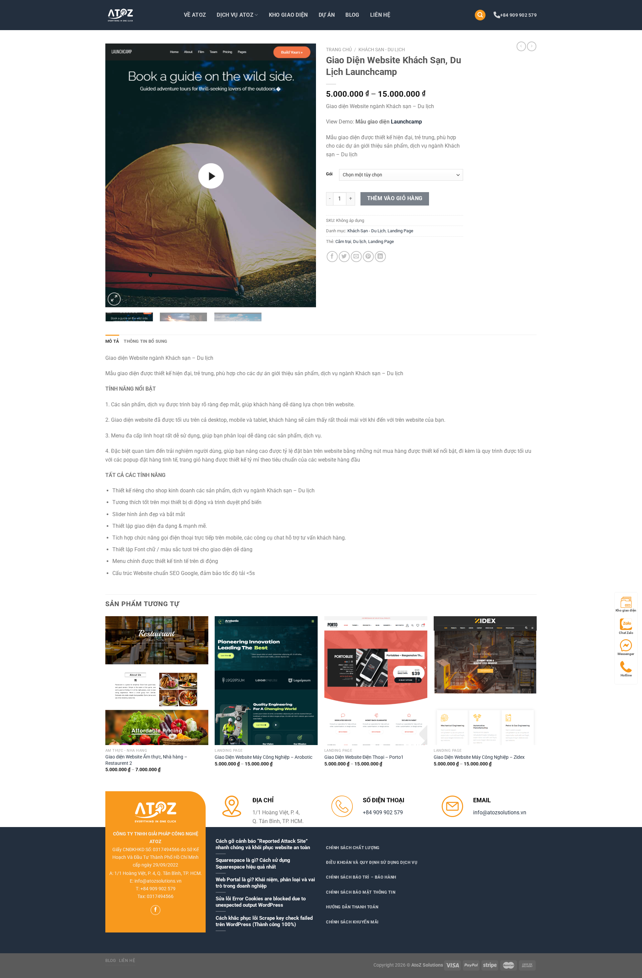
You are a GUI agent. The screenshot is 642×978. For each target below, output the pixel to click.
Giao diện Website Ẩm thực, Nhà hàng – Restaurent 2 (146, 760)
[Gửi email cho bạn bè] (356, 256)
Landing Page (400, 230)
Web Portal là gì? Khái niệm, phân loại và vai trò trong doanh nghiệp (265, 883)
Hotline (626, 675)
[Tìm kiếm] (480, 15)
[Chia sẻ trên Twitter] (344, 256)
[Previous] (118, 175)
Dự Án (327, 15)
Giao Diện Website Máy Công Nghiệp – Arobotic (263, 757)
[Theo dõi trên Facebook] (155, 910)
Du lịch (359, 241)
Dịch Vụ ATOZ (235, 15)
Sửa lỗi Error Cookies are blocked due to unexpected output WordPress (261, 902)
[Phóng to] (114, 299)
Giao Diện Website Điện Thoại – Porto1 (364, 757)
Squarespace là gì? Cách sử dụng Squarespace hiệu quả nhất (253, 863)
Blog (352, 15)
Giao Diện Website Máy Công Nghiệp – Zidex (479, 757)
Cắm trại (343, 241)
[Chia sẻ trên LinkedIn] (380, 256)
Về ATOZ (195, 15)
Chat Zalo (626, 633)
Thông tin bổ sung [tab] (145, 341)
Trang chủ (339, 49)
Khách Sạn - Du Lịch (381, 49)
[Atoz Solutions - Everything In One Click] (138, 15)
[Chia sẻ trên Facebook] (332, 256)
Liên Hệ (380, 15)
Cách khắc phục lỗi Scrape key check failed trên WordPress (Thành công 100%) (264, 921)
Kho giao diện (626, 610)
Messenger (626, 654)
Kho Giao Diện (288, 15)
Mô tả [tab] (112, 341)
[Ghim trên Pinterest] (368, 256)
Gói (329, 174)
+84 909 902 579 (518, 15)
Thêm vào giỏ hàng (395, 198)
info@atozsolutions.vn (499, 812)
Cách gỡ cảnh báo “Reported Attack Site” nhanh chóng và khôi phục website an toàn (263, 844)
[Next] (303, 175)
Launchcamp (406, 121)
